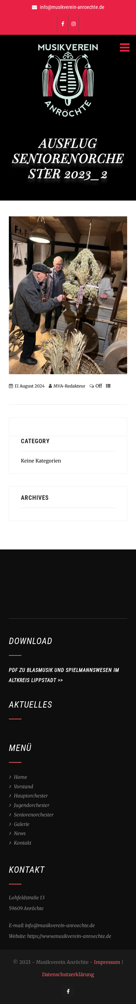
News (20, 833)
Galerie (21, 824)
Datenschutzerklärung (68, 974)
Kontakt (22, 843)
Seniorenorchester (33, 815)
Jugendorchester (31, 805)
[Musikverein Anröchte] (68, 118)
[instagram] (73, 24)
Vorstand (23, 787)
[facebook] (62, 24)
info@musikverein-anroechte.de (72, 7)
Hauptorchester (31, 796)
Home (20, 777)
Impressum (107, 962)
